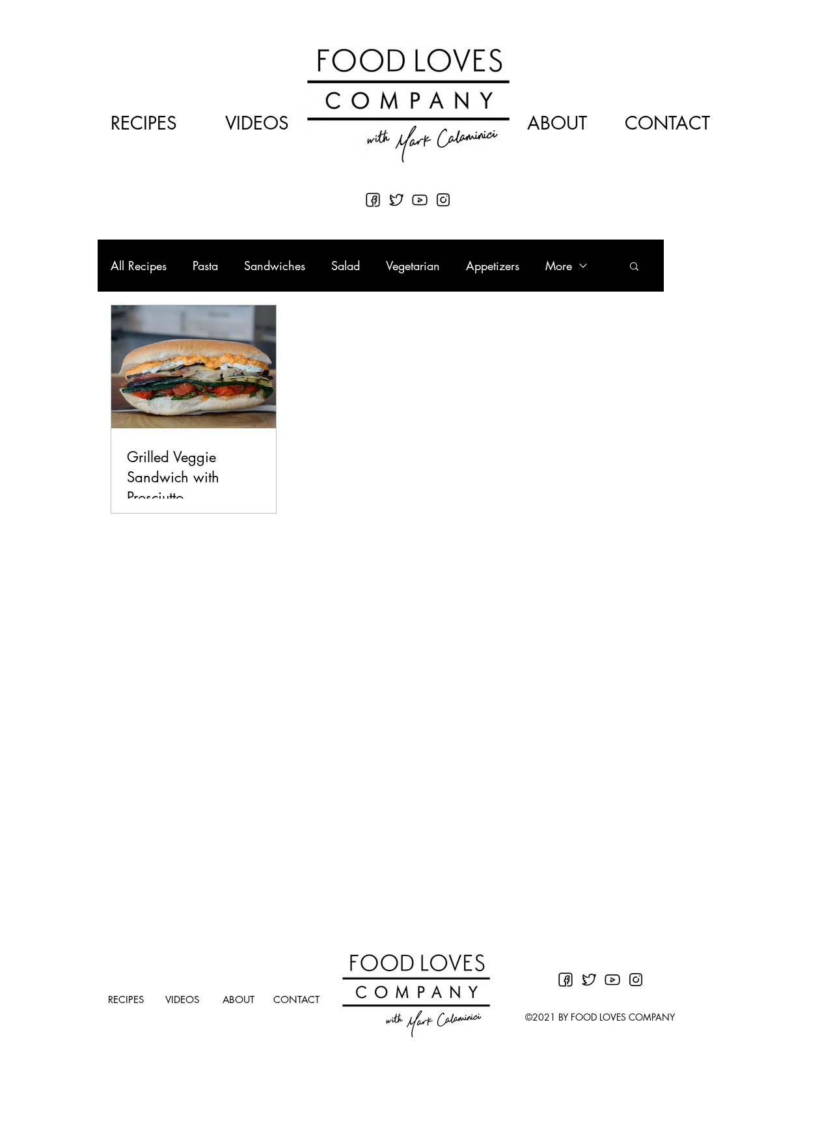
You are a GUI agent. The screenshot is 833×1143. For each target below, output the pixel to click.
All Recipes (139, 265)
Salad (345, 265)
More (558, 265)
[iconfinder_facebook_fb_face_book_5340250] (372, 199)
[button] (634, 267)
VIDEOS (257, 123)
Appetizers (492, 265)
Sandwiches (274, 265)
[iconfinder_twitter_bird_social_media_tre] (396, 199)
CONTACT (667, 123)
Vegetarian (413, 265)
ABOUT (557, 123)
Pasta (205, 265)
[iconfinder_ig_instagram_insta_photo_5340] (443, 199)
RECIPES (144, 123)
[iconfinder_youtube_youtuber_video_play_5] (419, 199)
